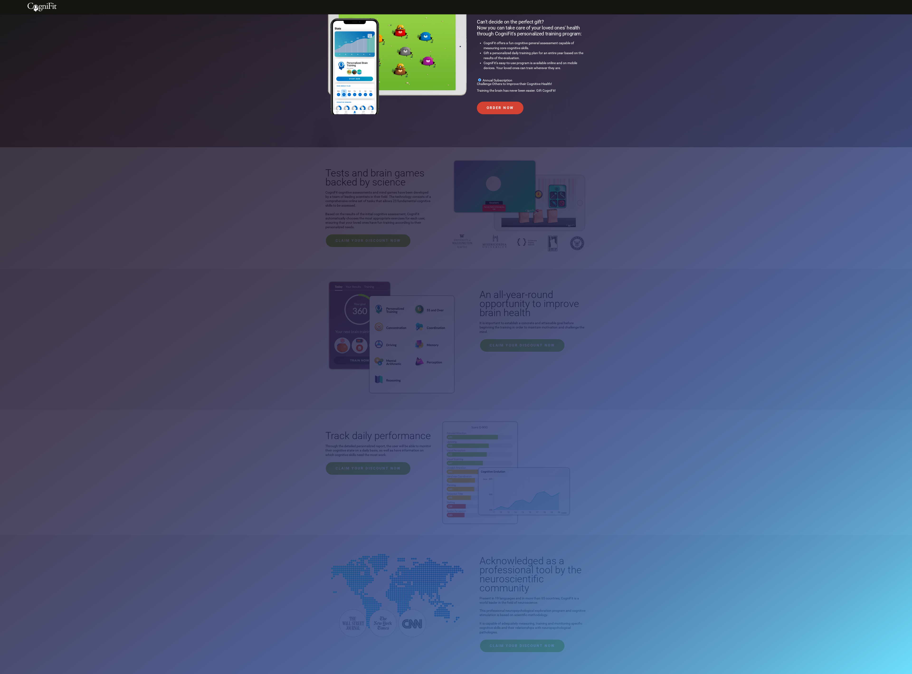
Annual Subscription (497, 80)
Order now (500, 108)
